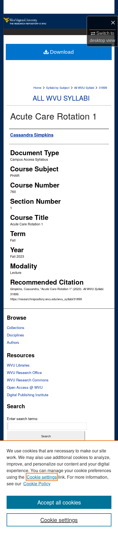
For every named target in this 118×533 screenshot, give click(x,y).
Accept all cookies (59, 502)
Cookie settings (42, 477)
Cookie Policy (36, 483)
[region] (59, 486)
